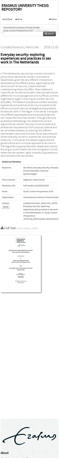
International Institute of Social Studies (21, 27)
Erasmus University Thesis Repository (25, 7)
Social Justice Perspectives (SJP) (18, 30)
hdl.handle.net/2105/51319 (36, 185)
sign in (54, 19)
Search (50, 34)
